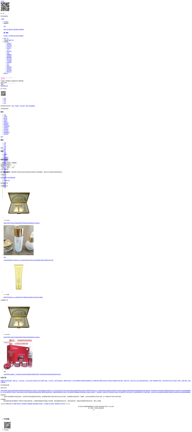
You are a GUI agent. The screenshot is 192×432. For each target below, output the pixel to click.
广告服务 (6, 40)
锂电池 (5, 121)
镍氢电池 (6, 123)
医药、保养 (181, 380)
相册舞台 (9, 54)
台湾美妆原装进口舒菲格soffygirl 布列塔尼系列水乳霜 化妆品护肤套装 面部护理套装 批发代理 (28, 260)
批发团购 (9, 62)
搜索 (2, 84)
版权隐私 (30, 403)
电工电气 (22, 106)
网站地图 (35, 403)
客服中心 (6, 73)
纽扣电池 (6, 130)
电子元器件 (41, 380)
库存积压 (105, 380)
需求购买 (9, 45)
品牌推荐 (9, 56)
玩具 (171, 380)
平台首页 (6, 21)
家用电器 (88, 380)
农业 (119, 380)
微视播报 (9, 57)
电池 (27, 106)
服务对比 (11, 29)
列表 (7, 169)
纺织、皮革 (72, 380)
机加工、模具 (148, 380)
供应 (5, 155)
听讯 (8, 65)
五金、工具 (25, 380)
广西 (5, 176)
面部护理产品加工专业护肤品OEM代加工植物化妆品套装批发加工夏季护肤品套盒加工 (30, 392)
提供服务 (6, 157)
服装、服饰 (12, 380)
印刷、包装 (187, 380)
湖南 (5, 173)
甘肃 (5, 187)
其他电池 (6, 134)
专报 (8, 52)
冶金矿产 (175, 380)
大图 (4, 169)
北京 (5, 144)
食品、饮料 (162, 380)
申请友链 (67, 403)
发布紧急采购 (11, 177)
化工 (92, 380)
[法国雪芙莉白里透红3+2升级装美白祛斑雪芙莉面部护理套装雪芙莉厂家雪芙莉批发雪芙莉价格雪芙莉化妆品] (19, 369)
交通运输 (3, 382)
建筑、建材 (124, 380)
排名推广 (6, 35)
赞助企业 (9, 71)
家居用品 (115, 380)
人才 (8, 49)
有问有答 (9, 51)
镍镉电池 (6, 124)
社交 (8, 63)
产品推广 (9, 43)
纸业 (58, 380)
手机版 (2, 1)
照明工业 (35, 380)
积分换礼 (51, 403)
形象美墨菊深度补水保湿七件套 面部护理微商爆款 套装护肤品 (69, 392)
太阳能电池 (7, 126)
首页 (5, 98)
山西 (5, 152)
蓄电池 (5, 118)
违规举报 (57, 403)
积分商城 (11, 35)
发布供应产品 (4, 177)
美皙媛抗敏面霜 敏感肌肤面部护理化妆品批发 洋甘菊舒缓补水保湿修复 (145, 390)
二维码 (2, 19)
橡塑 (101, 380)
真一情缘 (13, 403)
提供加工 (6, 160)
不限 (5, 115)
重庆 (5, 149)
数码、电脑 (63, 380)
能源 (143, 380)
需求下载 (9, 59)
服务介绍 (6, 29)
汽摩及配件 (156, 380)
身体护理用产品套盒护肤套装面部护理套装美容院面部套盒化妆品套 (22, 223)
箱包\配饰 (83, 380)
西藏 (5, 184)
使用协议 (24, 403)
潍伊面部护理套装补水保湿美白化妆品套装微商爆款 (176, 392)
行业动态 (9, 46)
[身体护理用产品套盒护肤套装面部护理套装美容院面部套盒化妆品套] (19, 217)
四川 (5, 179)
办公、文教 (19, 380)
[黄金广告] (96, 180)
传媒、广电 (48, 380)
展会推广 (9, 48)
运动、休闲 (130, 380)
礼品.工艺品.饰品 (137, 380)
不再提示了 (4, 174)
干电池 (5, 116)
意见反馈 (16, 35)
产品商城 (9, 60)
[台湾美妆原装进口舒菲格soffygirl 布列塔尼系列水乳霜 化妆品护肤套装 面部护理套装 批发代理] (19, 254)
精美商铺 (21, 29)
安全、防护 (54, 380)
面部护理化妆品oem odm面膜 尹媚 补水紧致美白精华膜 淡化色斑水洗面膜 (23, 297)
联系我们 (21, 35)
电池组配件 (32, 106)
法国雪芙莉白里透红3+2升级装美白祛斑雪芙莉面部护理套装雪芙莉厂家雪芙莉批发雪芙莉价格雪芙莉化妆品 (32, 374)
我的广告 (11, 40)
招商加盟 (9, 67)
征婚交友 (9, 68)
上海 (5, 146)
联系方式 (19, 403)
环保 (67, 380)
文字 (2, 169)
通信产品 (167, 380)
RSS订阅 (62, 403)
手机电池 (6, 129)
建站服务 (16, 29)
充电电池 (6, 127)
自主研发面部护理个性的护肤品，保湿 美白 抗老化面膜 (148, 392)
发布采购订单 (4, 86)
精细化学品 (97, 380)
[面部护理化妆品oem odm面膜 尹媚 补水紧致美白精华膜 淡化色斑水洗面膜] (19, 292)
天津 (5, 147)
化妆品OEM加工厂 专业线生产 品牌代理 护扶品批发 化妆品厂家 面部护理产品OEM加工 (109, 392)
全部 (5, 154)
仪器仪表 (110, 380)
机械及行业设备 (5, 380)
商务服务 (77, 380)
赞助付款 (8, 403)
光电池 (5, 119)
